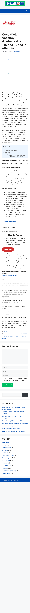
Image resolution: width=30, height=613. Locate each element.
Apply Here (8, 153)
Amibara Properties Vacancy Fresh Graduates (15, 423)
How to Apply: (7, 152)
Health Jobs (5, 463)
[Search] (25, 395)
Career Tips (5, 452)
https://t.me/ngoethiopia (9, 275)
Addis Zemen (5, 442)
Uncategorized (6, 473)
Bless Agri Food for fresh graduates (12, 428)
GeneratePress (22, 480)
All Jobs (4, 445)
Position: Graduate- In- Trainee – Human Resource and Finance (16, 149)
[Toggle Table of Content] (24, 147)
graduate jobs (14, 334)
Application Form (10, 221)
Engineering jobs (6, 458)
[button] (27, 11)
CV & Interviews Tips (8, 455)
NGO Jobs (5, 468)
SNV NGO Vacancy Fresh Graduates (12, 426)
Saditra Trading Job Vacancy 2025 (12, 421)
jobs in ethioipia (23, 334)
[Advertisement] (15, 547)
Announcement (6, 447)
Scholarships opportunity (9, 470)
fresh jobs (6, 334)
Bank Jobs (5, 450)
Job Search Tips (6, 465)
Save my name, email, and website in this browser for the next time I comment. (15, 379)
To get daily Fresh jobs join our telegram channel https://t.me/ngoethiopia (17, 156)
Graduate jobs (8, 332)
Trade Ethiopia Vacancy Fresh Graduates (13, 431)
